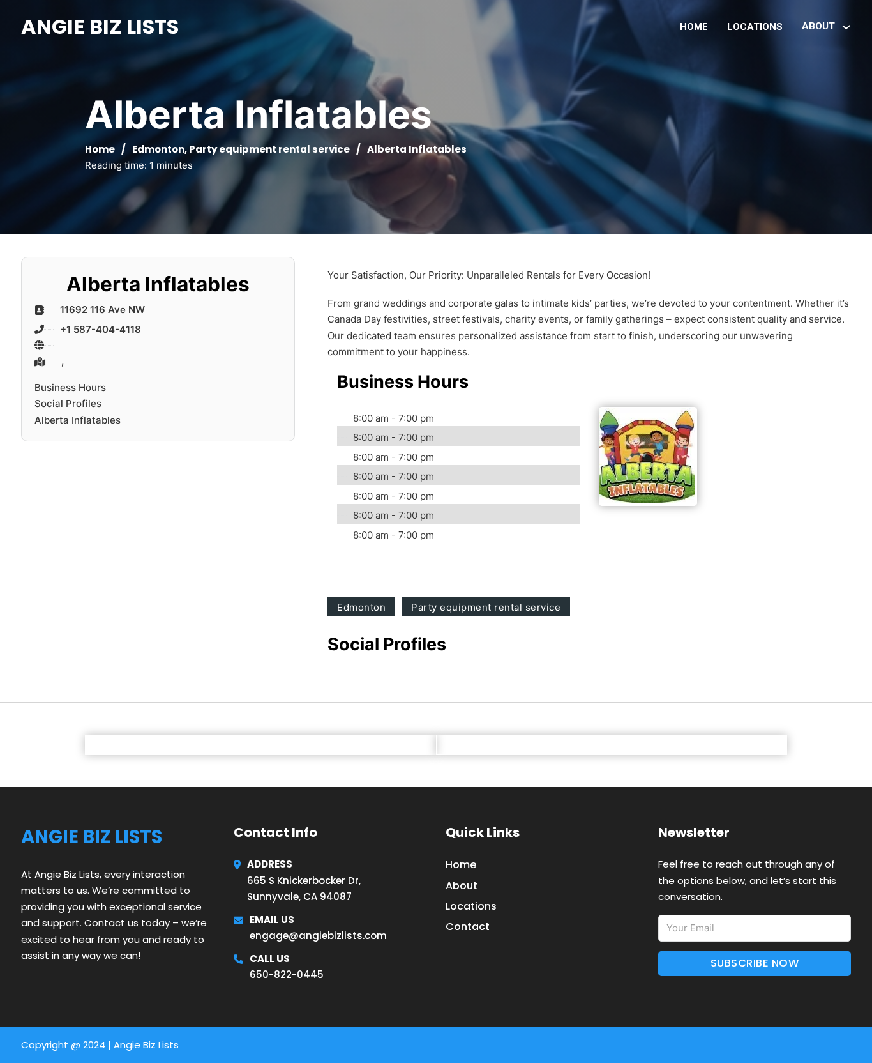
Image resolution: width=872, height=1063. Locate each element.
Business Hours (70, 387)
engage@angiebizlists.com (318, 935)
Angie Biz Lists (100, 26)
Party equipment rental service (269, 149)
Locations (755, 27)
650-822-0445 (287, 974)
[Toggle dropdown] (846, 27)
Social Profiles (67, 403)
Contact (468, 926)
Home (694, 27)
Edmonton (158, 149)
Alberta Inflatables (77, 420)
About (461, 885)
